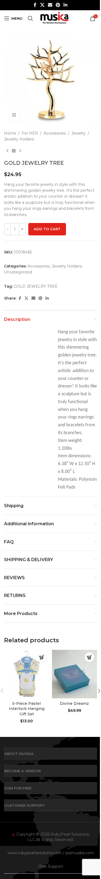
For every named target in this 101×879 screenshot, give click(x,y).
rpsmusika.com (79, 852)
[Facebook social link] (35, 5)
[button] (89, 657)
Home (10, 133)
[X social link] (42, 5)
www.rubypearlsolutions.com (35, 852)
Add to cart (47, 229)
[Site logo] (54, 18)
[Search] (30, 18)
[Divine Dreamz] (74, 674)
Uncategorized (18, 272)
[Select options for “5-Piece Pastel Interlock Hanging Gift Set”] (42, 657)
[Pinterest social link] (58, 5)
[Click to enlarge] (14, 115)
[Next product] (20, 151)
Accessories (55, 133)
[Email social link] (50, 5)
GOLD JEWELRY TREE (36, 286)
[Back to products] (14, 151)
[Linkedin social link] (65, 5)
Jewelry (78, 133)
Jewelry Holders (19, 139)
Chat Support (50, 866)
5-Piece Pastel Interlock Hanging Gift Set (26, 708)
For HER (30, 133)
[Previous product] (7, 151)
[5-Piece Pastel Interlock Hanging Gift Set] (26, 674)
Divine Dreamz (74, 703)
